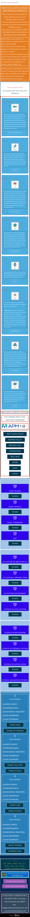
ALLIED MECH (7, 868)
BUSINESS (23, 868)
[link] (15, 424)
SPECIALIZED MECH (15, 868)
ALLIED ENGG (21, 866)
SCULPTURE (6, 866)
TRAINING (9, 863)
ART (24, 863)
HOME (5, 863)
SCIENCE (12, 866)
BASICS (20, 863)
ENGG (16, 866)
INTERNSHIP (15, 863)
